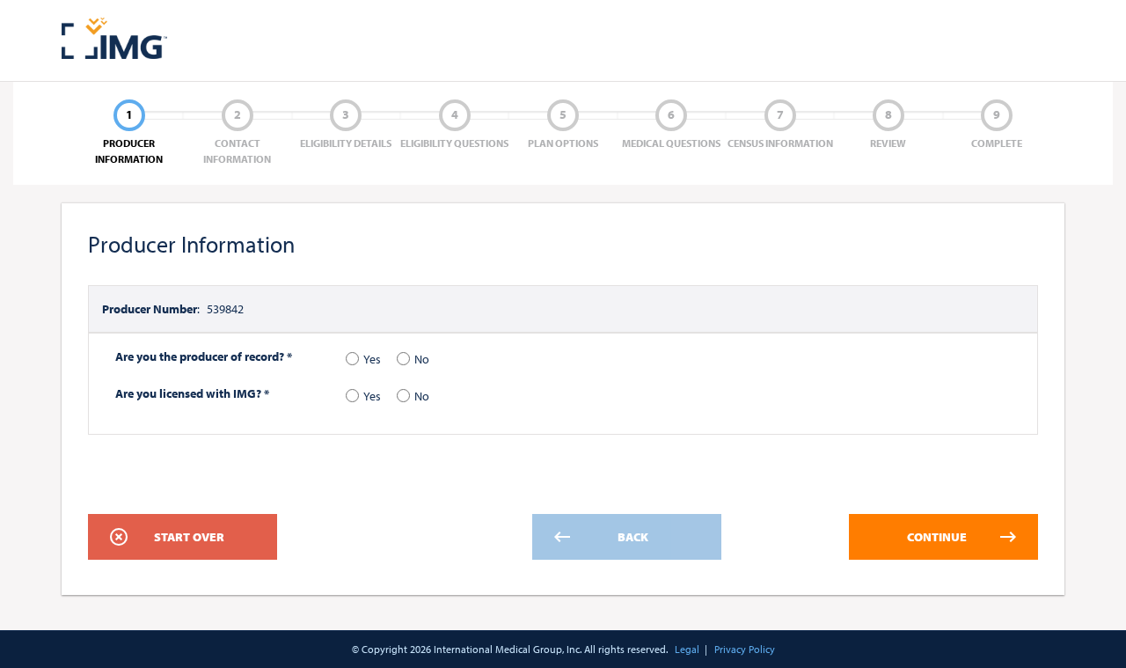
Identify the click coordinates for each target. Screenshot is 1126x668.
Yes (372, 359)
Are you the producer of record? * (203, 356)
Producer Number (149, 309)
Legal (687, 649)
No (421, 359)
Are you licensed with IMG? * (192, 393)
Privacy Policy (744, 649)
